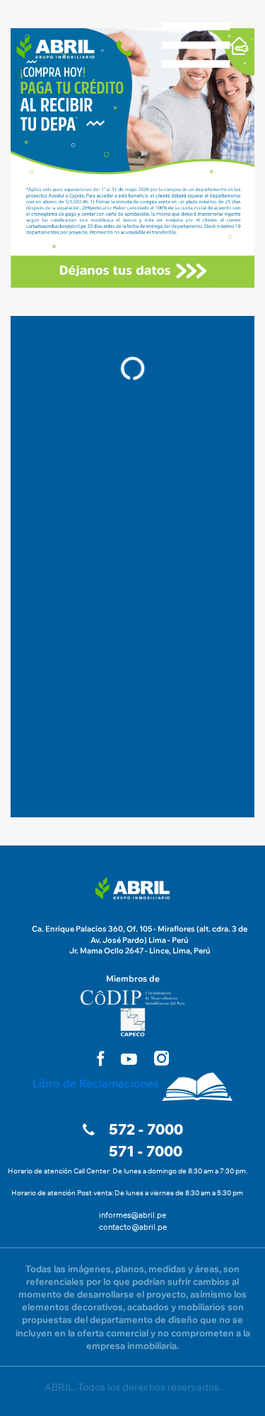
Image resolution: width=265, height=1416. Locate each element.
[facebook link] (100, 1058)
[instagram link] (161, 1058)
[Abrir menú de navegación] (196, 14)
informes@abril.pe (132, 1215)
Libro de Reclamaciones (96, 1083)
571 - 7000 (145, 1151)
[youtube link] (129, 1059)
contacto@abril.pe (133, 1227)
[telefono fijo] (127, 47)
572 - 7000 (146, 1129)
